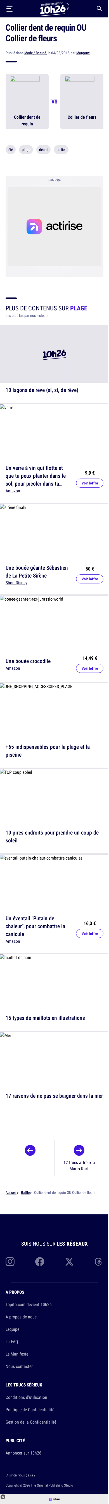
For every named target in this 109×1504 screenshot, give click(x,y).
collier (61, 149)
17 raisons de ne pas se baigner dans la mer (54, 1095)
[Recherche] (99, 9)
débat (43, 149)
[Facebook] (39, 1261)
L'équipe (12, 1329)
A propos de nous (21, 1317)
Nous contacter (19, 1366)
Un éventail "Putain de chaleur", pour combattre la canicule (35, 925)
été (10, 149)
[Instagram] (10, 1261)
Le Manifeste (17, 1354)
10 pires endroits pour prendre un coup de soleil (52, 836)
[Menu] (9, 9)
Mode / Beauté (35, 52)
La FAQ (12, 1341)
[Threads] (98, 1261)
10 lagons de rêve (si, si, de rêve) (42, 390)
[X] (69, 1261)
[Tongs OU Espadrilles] (30, 1152)
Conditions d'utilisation (26, 1397)
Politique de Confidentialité (30, 1409)
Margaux (83, 52)
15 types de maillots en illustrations (45, 1018)
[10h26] (54, 8)
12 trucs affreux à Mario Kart (79, 1165)
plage (26, 149)
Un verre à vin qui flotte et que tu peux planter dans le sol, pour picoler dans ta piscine (36, 479)
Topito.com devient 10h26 (29, 1304)
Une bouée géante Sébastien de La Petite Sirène (37, 571)
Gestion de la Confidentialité (31, 1422)
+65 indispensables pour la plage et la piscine (48, 750)
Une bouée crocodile (28, 661)
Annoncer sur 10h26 (23, 1453)
